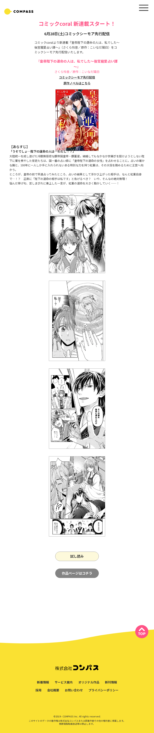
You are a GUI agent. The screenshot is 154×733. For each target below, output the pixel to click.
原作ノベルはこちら (77, 83)
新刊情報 (111, 682)
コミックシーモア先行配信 (77, 77)
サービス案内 (64, 682)
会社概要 (53, 690)
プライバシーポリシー (103, 690)
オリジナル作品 (88, 682)
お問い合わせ (74, 690)
